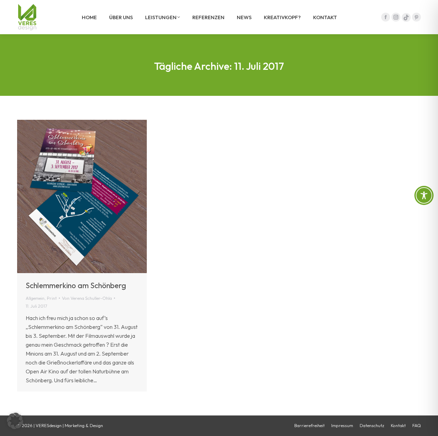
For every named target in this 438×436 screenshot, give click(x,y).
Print (52, 298)
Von (87, 298)
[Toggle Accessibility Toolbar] (424, 195)
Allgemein (35, 298)
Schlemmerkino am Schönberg (76, 285)
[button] (15, 421)
